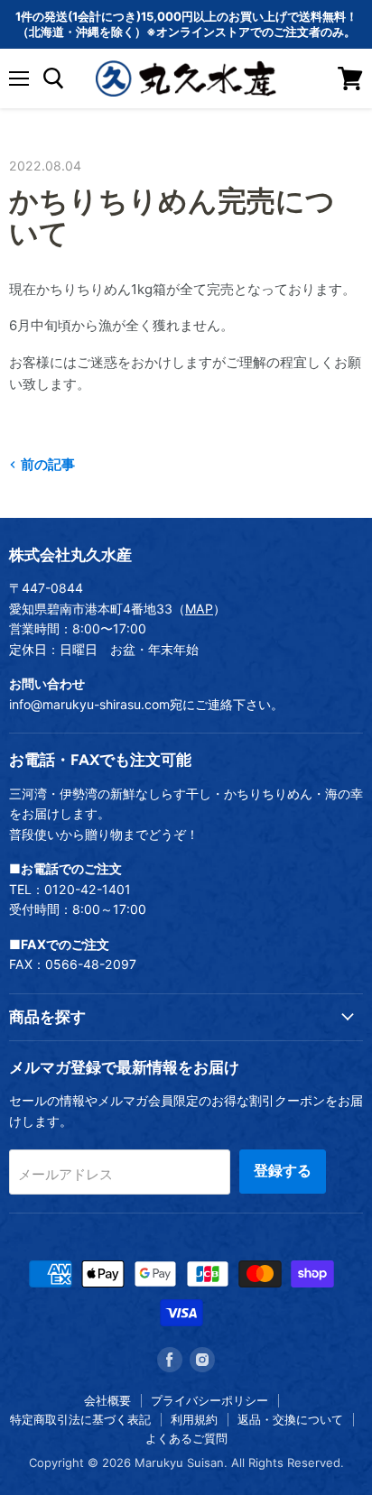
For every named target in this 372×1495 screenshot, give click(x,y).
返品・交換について (290, 1419)
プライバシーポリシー (209, 1400)
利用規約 (194, 1419)
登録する (283, 1170)
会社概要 (107, 1400)
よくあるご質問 (186, 1438)
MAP (199, 608)
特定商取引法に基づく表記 (80, 1419)
